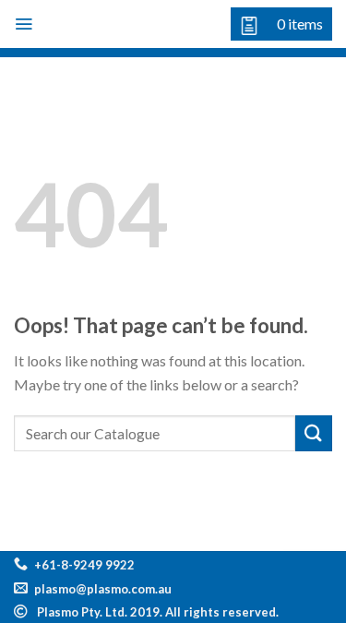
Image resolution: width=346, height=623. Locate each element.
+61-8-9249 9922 (84, 564)
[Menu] (23, 24)
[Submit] (313, 433)
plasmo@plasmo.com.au (103, 588)
